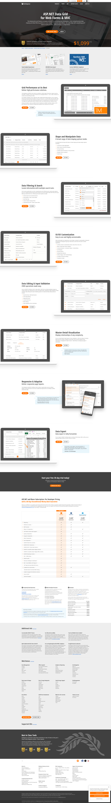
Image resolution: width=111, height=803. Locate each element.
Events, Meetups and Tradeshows (28, 772)
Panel (22, 687)
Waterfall (40, 711)
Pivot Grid (57, 669)
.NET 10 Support (75, 780)
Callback (57, 696)
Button (23, 696)
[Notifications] (88, 1)
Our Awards (24, 771)
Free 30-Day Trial (52, 31)
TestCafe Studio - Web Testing (61, 786)
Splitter (23, 690)
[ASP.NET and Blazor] (83, 513)
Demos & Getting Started (77, 772)
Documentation (75, 769)
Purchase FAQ (24, 591)
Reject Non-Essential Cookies (99, 795)
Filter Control (24, 670)
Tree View (74, 676)
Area (39, 696)
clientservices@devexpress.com (28, 507)
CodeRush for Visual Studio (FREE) (62, 781)
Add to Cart (61, 519)
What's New (74, 776)
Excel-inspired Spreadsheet (43, 666)
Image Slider (41, 685)
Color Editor (23, 701)
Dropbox (57, 684)
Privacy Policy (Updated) (49, 801)
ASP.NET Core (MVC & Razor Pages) (62, 769)
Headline (40, 683)
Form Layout (24, 683)
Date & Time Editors (25, 703)
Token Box (23, 711)
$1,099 (83, 43)
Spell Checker (41, 670)
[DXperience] (71, 513)
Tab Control (74, 672)
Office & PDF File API (42, 777)
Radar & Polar (41, 707)
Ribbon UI (74, 666)
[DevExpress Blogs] (78, 761)
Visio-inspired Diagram (42, 671)
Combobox (23, 702)
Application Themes (75, 696)
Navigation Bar (74, 670)
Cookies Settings (99, 798)
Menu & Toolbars (75, 669)
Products (57, 4)
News (23, 769)
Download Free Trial (55, 485)
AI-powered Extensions (43, 787)
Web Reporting (58, 672)
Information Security (76, 777)
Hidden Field (57, 698)
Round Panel (24, 689)
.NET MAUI (41, 782)
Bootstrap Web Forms (60, 773)
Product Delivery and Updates (26, 594)
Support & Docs (74, 4)
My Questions (75, 768)
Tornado (40, 710)
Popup (23, 688)
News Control (41, 688)
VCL (39, 769)
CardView (23, 667)
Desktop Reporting (42, 771)
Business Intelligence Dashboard (45, 775)
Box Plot (40, 698)
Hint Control (24, 684)
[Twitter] (85, 761)
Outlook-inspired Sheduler (43, 669)
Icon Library (74, 697)
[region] (99, 793)
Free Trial (79, 1)
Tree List (23, 671)
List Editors (23, 706)
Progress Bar (24, 708)
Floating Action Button (75, 667)
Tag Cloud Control (75, 674)
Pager (40, 689)
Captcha (23, 698)
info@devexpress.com (25, 598)
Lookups (23, 707)
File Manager (74, 682)
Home (23, 48)
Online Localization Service (76, 654)
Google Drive (58, 685)
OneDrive (57, 687)
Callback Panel (58, 697)
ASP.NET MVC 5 (58, 771)
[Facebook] (82, 761)
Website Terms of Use (39, 801)
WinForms (40, 767)
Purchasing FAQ (25, 781)
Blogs (81, 4)
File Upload (74, 683)
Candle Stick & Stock (42, 701)
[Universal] (61, 513)
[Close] (108, 787)
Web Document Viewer (59, 670)
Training (74, 774)
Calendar (23, 697)
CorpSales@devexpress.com (56, 601)
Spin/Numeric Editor (25, 710)
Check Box (23, 700)
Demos (63, 4)
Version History (75, 775)
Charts (57, 666)
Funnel (40, 702)
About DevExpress (25, 767)
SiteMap (73, 671)
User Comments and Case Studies (28, 773)
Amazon (57, 682)
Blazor (57, 768)
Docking (23, 682)
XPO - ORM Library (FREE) (60, 780)
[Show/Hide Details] (34, 628)
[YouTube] (88, 761)
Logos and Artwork (25, 775)
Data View (40, 682)
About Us (87, 4)
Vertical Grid (24, 672)
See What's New (36, 717)
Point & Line (40, 706)
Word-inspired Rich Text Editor (43, 672)
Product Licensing (25, 780)
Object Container (58, 700)
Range (40, 708)
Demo (23, 74)
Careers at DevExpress (26, 768)
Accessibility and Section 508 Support (79, 779)
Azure (56, 683)
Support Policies (25, 783)
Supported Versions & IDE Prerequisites (29, 782)
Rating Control (58, 701)
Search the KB (75, 767)
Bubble (40, 700)
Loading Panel (24, 685)
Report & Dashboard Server (44, 776)
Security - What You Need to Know (79, 778)
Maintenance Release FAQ (27, 784)
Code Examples (75, 771)
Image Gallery (41, 684)
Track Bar (23, 712)
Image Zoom (41, 687)
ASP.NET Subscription (29, 48)
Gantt (22, 669)
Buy (67, 4)
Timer (56, 702)
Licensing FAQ (79, 594)
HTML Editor (41, 667)
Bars (39, 697)
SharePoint (57, 688)
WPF (39, 768)
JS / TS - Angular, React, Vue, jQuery (62, 767)
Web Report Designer (59, 671)
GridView (23, 666)
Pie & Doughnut (41, 705)
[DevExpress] (25, 1)
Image (23, 705)
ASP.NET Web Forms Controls (39, 48)
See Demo (32, 107)
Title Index (74, 675)
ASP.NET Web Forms (59, 772)
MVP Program (24, 774)
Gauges (57, 667)
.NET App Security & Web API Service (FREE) (64, 782)
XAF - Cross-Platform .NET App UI (62, 779)
